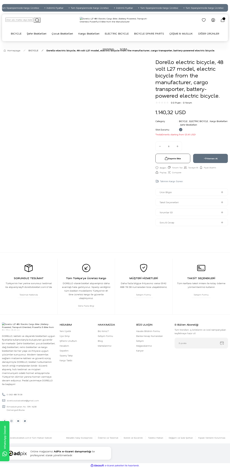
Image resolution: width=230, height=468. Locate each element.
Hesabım (64, 345)
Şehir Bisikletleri (188, 124)
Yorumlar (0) (166, 212)
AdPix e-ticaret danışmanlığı (72, 451)
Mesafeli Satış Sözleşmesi (79, 437)
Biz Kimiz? (103, 331)
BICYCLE (183, 121)
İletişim (140, 340)
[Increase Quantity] (179, 146)
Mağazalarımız (144, 345)
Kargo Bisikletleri (218, 121)
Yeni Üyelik (65, 331)
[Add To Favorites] (160, 167)
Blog (100, 340)
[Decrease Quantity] (158, 146)
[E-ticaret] (114, 465)
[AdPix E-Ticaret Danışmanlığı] (17, 453)
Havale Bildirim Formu (148, 331)
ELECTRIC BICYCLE (198, 121)
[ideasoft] (97, 465)
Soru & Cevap (167, 222)
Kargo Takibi (66, 360)
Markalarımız (104, 345)
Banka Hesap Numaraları (149, 336)
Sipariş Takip (66, 355)
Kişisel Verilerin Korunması (211, 437)
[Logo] (115, 20)
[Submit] (222, 343)
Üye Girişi (65, 336)
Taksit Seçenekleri (169, 202)
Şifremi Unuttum (68, 340)
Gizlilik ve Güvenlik (133, 437)
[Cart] (223, 20)
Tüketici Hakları (155, 437)
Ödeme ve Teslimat (108, 437)
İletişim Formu (105, 336)
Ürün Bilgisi (166, 192)
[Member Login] (213, 20)
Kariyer (140, 350)
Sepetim (64, 350)
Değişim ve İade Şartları (181, 437)
